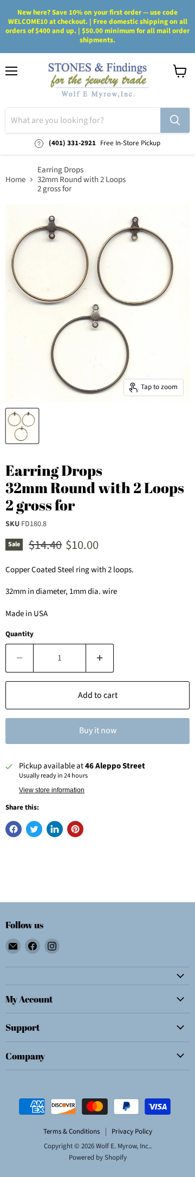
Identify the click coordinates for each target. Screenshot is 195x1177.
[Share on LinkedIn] (55, 829)
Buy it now (97, 730)
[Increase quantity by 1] (100, 658)
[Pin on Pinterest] (75, 829)
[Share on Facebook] (13, 829)
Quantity (19, 634)
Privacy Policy (132, 1131)
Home (15, 179)
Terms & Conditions (71, 1131)
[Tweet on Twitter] (34, 829)
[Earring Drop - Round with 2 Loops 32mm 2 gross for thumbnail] (22, 426)
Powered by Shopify (98, 1157)
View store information (51, 790)
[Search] (175, 120)
